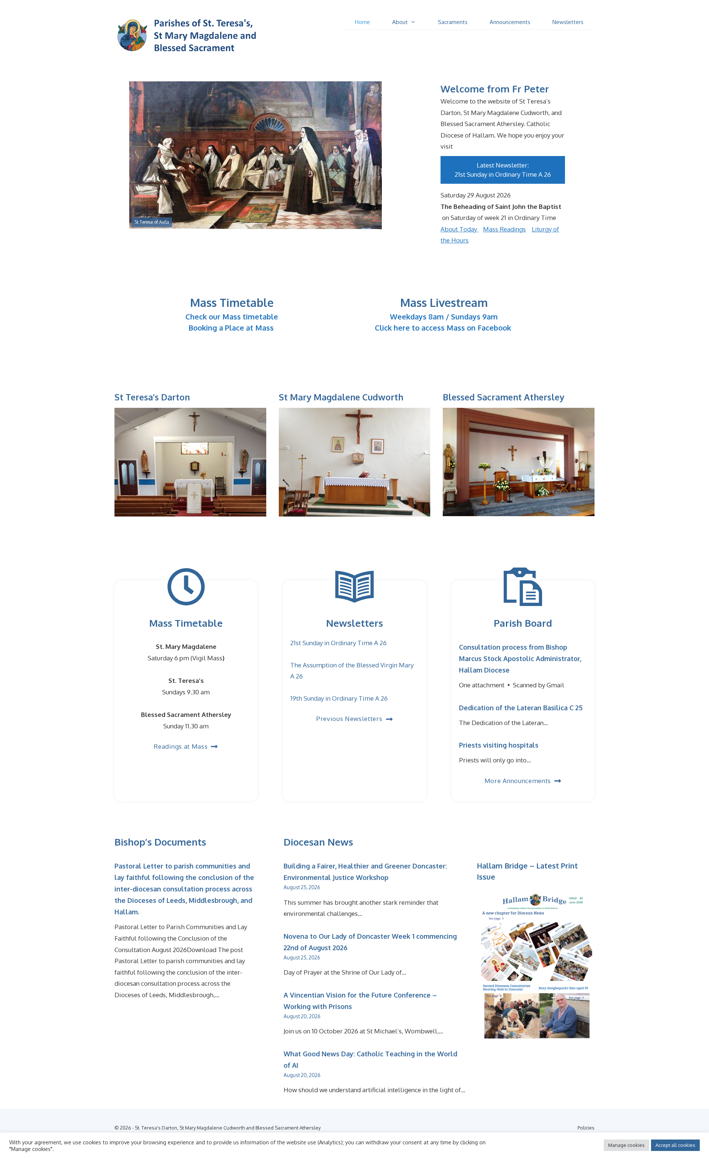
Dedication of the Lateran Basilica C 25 (521, 708)
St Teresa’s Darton (152, 397)
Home (362, 22)
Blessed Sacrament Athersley (503, 397)
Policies (586, 1128)
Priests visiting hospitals (498, 745)
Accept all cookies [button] (675, 1145)
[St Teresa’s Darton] (190, 508)
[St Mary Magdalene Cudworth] (355, 508)
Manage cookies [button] (626, 1145)
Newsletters (567, 22)
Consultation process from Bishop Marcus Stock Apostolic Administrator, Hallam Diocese (520, 658)
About (400, 22)
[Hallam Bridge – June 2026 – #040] (536, 1039)
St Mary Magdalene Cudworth (341, 397)
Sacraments (452, 22)
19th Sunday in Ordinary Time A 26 (339, 698)
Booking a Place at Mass (231, 327)
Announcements (510, 22)
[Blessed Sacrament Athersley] (519, 508)
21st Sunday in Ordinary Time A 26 (503, 174)
